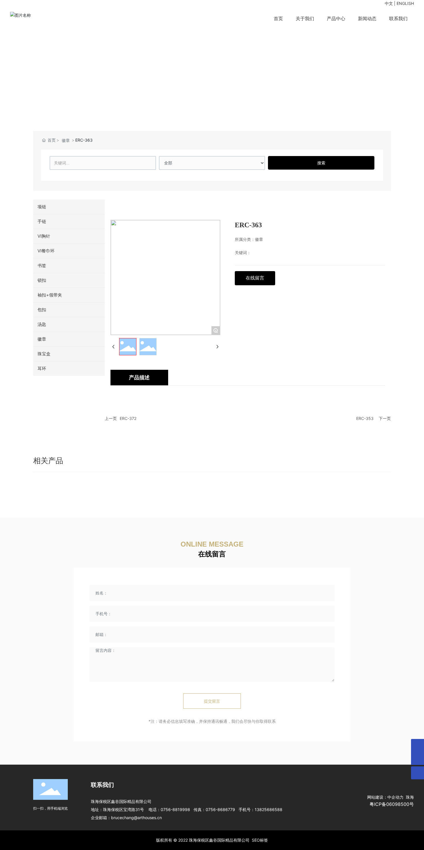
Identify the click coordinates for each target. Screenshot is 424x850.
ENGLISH (405, 3)
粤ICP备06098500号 (391, 804)
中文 (389, 3)
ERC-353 (365, 418)
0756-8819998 (175, 809)
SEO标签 (260, 840)
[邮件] (417, 745)
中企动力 (395, 797)
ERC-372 (128, 418)
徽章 (66, 140)
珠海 (409, 797)
